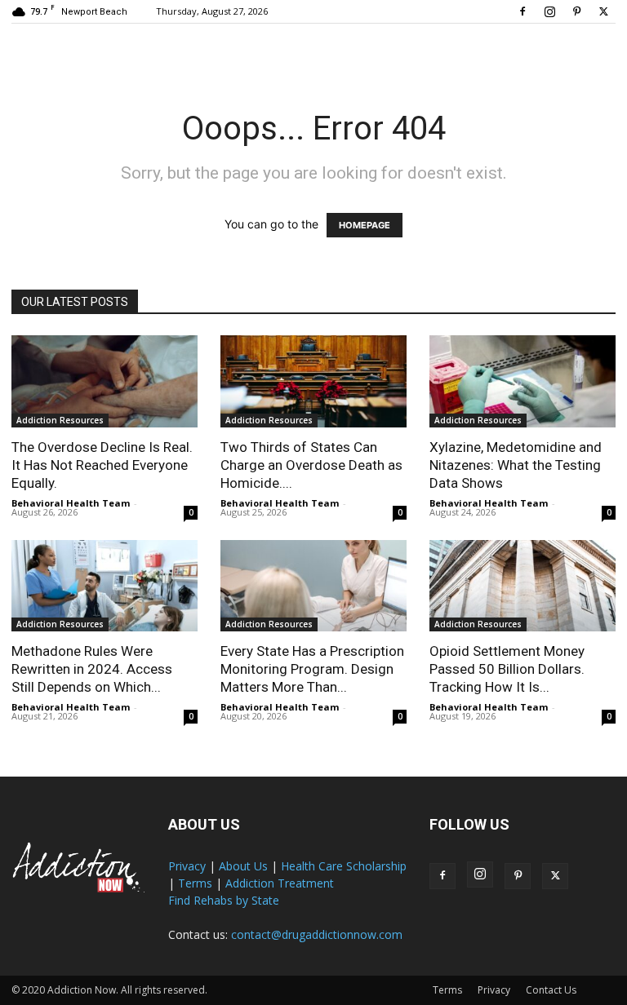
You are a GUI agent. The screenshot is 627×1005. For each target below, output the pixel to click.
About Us (243, 866)
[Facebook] (522, 11)
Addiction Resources (60, 420)
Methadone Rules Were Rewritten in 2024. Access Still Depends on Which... (91, 669)
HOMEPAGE (364, 225)
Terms (195, 883)
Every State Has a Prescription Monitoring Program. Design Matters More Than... (312, 669)
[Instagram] (549, 11)
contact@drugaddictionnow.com (316, 934)
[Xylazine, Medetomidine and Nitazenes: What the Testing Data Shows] (522, 381)
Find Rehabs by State (223, 900)
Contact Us (551, 990)
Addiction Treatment (279, 883)
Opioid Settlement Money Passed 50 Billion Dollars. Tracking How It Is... (507, 669)
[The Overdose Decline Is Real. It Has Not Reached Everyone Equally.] (104, 381)
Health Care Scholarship (344, 866)
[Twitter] (603, 11)
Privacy (187, 866)
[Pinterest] (576, 11)
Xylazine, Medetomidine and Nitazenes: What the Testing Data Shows (515, 465)
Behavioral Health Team (70, 503)
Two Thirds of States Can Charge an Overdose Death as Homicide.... (311, 465)
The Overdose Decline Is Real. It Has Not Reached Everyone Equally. (102, 465)
